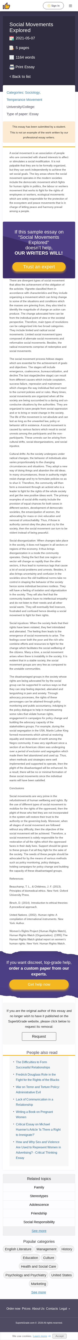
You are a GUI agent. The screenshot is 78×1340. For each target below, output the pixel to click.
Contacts (52, 1308)
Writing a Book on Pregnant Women (34, 1114)
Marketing (38, 1284)
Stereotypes (39, 1196)
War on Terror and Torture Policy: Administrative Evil (38, 1089)
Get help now (39, 984)
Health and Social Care (38, 1266)
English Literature (18, 1249)
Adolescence (39, 1205)
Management (46, 1249)
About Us (38, 1308)
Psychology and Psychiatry (25, 1275)
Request (39, 1036)
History (67, 1249)
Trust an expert (39, 266)
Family (39, 1187)
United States (61, 1275)
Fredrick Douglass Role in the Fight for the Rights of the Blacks (37, 1077)
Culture (48, 1258)
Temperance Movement (24, 100)
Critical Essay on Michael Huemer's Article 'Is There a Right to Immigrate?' (38, 1129)
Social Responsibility (39, 1222)
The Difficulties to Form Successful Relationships (33, 1065)
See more (39, 1231)
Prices (26, 1308)
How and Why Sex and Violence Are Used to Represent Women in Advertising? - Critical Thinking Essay (38, 1149)
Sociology (32, 92)
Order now (13, 1308)
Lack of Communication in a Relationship (34, 1102)
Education (30, 1258)
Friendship (39, 1213)
